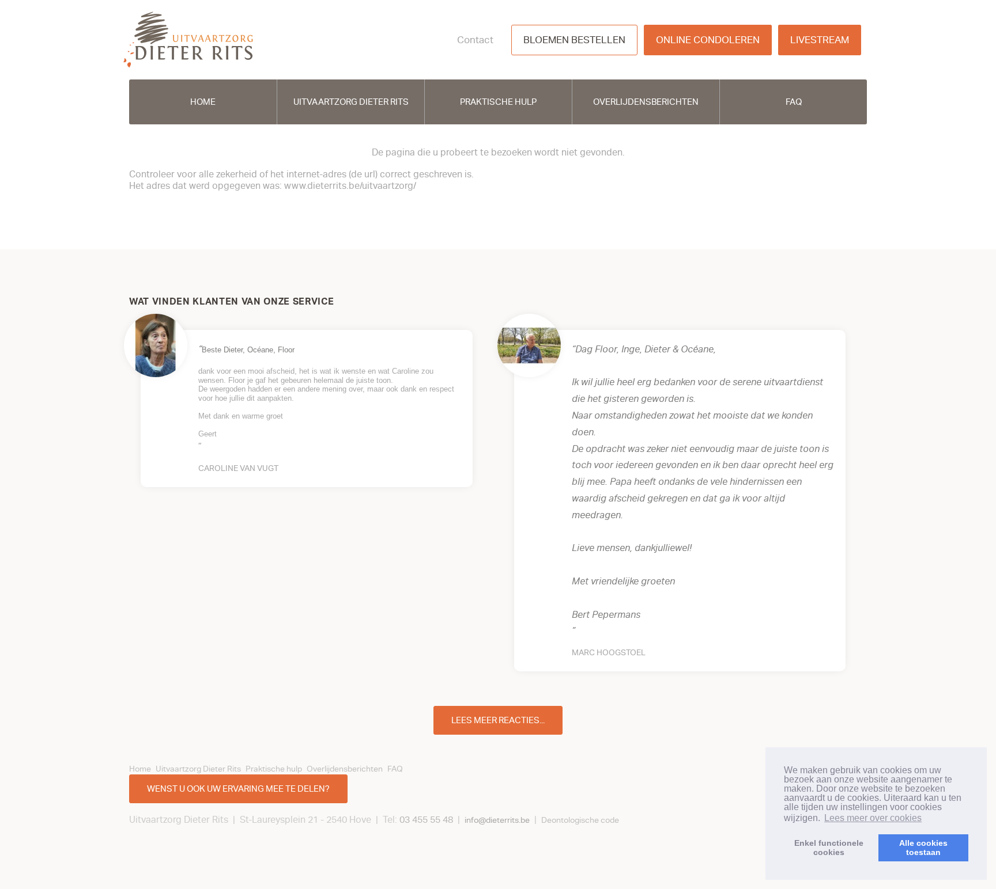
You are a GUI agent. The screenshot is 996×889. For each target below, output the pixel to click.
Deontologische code (580, 820)
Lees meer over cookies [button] (873, 818)
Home (203, 102)
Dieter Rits (188, 40)
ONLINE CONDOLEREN (708, 40)
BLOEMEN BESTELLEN (574, 40)
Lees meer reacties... (498, 720)
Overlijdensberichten (646, 102)
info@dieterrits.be (497, 820)
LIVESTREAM (819, 40)
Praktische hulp (498, 102)
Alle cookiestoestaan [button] (923, 847)
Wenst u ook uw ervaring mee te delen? (238, 789)
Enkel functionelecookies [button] (828, 847)
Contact (475, 40)
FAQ (794, 102)
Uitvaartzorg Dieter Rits (351, 102)
